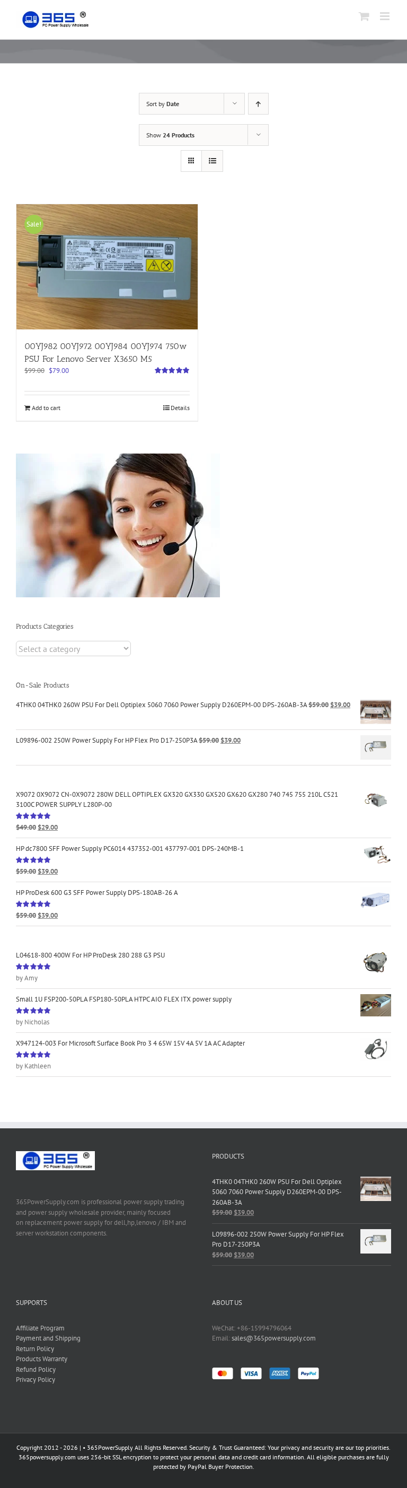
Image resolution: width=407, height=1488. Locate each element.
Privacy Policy (35, 1379)
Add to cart (46, 408)
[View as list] (212, 161)
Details (180, 408)
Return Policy (35, 1348)
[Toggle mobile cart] (364, 16)
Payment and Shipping (48, 1338)
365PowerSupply (110, 1447)
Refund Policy (36, 1369)
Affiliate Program (40, 1328)
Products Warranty (41, 1358)
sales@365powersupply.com (274, 1338)
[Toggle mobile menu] (385, 16)
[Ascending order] (258, 104)
